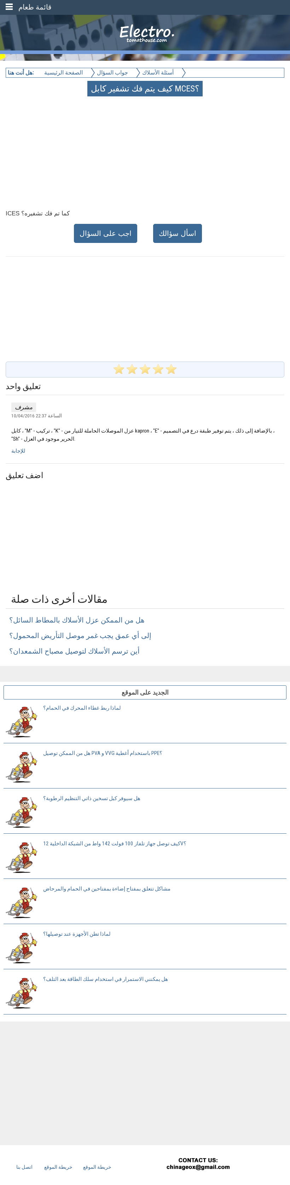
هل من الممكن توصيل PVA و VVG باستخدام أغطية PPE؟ (102, 753)
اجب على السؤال (106, 233)
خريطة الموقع (58, 1167)
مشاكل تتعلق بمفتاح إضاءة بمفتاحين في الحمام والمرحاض (106, 889)
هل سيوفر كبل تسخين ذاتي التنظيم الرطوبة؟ (91, 798)
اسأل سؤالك (177, 233)
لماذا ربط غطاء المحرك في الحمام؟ (82, 708)
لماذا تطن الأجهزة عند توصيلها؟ (77, 934)
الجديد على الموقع (145, 692)
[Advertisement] (145, 144)
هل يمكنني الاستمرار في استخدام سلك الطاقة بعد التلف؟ (105, 979)
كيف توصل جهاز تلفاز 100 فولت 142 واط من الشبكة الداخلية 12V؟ (114, 843)
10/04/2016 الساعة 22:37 (36, 415)
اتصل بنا (24, 1167)
